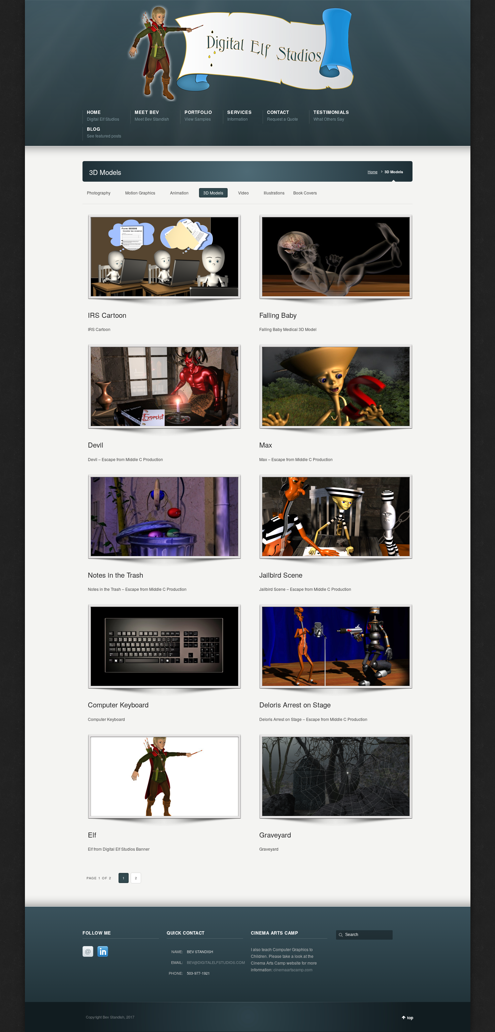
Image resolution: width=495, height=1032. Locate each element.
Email (87, 951)
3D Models (213, 192)
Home (372, 171)
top (410, 1017)
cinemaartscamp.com (292, 969)
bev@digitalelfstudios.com (216, 962)
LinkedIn (102, 951)
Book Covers (305, 192)
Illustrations (274, 192)
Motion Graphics (140, 192)
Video (243, 192)
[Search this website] (364, 935)
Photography (98, 192)
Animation (179, 192)
